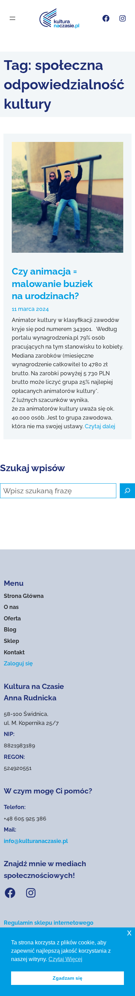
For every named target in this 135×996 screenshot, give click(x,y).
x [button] (129, 932)
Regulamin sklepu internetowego (48, 922)
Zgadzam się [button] (67, 978)
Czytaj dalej (100, 426)
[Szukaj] (127, 491)
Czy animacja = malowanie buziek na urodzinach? (52, 283)
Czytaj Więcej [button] (65, 959)
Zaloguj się (18, 663)
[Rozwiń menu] (12, 18)
